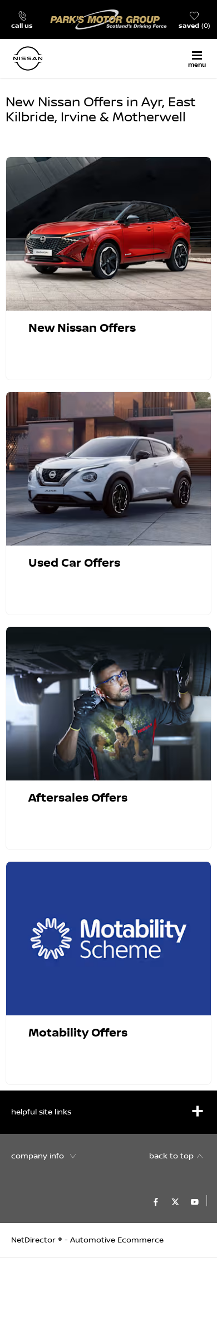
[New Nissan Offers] (108, 234)
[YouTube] (194, 1200)
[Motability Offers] (108, 938)
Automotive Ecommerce (117, 1240)
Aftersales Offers (77, 798)
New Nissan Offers (82, 328)
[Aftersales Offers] (108, 703)
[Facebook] (155, 1200)
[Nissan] (41, 58)
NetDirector (34, 1240)
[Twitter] (175, 1200)
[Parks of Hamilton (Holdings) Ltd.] (108, 19)
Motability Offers (77, 1033)
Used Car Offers (74, 563)
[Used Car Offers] (108, 469)
